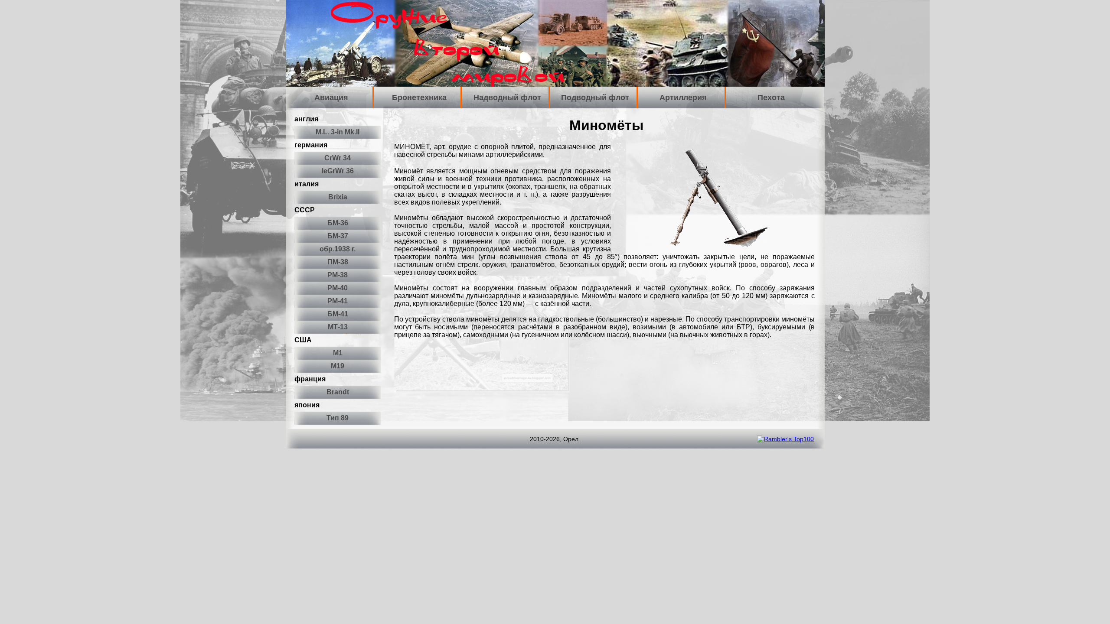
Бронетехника (419, 97)
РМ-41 (337, 301)
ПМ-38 (337, 262)
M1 (338, 353)
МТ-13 (338, 327)
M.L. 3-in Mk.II (337, 132)
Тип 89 (337, 418)
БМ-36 (337, 223)
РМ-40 (337, 288)
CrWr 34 (337, 158)
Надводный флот (507, 97)
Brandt (337, 392)
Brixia (337, 197)
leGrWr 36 (338, 171)
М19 (337, 366)
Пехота (771, 97)
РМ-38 (337, 275)
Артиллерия (683, 97)
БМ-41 (337, 314)
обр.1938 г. (338, 249)
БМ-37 (337, 236)
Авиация (331, 97)
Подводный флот (595, 97)
